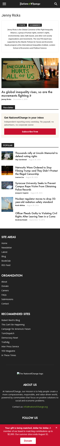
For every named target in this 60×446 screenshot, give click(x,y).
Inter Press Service (10, 346)
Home (4, 243)
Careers (5, 290)
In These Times (8, 355)
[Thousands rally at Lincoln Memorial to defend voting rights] (7, 155)
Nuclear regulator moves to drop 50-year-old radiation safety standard (35, 200)
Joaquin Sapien (22, 193)
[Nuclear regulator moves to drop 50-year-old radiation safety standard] (7, 204)
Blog (3, 256)
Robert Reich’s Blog (10, 320)
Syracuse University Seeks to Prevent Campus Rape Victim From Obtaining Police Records (35, 186)
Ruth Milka (20, 205)
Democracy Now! (9, 337)
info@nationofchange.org (36, 406)
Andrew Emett (21, 220)
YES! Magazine (8, 350)
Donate (5, 286)
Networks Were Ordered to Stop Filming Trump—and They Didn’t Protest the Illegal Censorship (36, 170)
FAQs (4, 294)
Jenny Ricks (6, 99)
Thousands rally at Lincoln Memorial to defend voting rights (36, 154)
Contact (5, 303)
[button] (56, 4)
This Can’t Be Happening (12, 324)
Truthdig (5, 342)
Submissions (7, 299)
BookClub (6, 260)
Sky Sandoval (21, 159)
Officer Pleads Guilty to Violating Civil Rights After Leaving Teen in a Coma (36, 215)
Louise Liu (19, 177)
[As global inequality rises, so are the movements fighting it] (30, 73)
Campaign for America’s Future (16, 329)
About (4, 281)
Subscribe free (30, 131)
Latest (4, 252)
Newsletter (6, 247)
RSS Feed (5, 265)
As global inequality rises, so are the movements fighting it (26, 93)
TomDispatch (7, 333)
